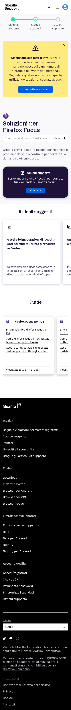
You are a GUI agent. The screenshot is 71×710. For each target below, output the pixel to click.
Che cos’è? (10, 579)
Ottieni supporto (15, 599)
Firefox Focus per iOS (29, 321)
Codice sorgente (14, 436)
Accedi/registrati (15, 573)
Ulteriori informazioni (35, 89)
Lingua (7, 620)
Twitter (8, 443)
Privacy (8, 691)
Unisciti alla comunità (18, 449)
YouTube (10, 638)
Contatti (9, 704)
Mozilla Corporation (46, 651)
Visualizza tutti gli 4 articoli (23, 369)
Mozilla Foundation (29, 647)
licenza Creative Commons (29, 667)
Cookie (8, 698)
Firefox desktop (14, 484)
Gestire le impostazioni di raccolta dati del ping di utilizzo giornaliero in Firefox (31, 244)
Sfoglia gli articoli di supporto (24, 456)
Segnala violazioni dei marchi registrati (30, 430)
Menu (57, 7)
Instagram (17, 638)
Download (10, 477)
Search (49, 7)
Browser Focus (13, 503)
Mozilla (12, 406)
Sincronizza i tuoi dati (18, 592)
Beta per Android (15, 538)
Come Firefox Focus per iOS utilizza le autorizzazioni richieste (27, 340)
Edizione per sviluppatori (21, 525)
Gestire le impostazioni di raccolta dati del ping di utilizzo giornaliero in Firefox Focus (27, 349)
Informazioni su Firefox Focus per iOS (26, 331)
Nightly (8, 545)
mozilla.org (11, 678)
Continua (35, 190)
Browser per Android (17, 490)
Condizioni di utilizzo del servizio (26, 685)
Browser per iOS (14, 497)
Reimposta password (18, 586)
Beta (6, 532)
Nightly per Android (17, 551)
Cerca (64, 138)
